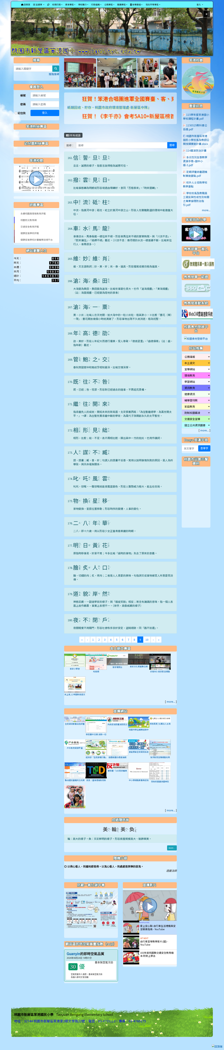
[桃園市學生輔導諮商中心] (138, 727)
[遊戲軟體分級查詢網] (117, 753)
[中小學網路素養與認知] (138, 776)
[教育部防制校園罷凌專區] (74, 803)
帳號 (23, 101)
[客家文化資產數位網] (138, 664)
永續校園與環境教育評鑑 (33, 219)
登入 (44, 118)
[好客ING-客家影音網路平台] (160, 667)
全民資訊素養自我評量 (75, 729)
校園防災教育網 (28, 225)
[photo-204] (145, 78)
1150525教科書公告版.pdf (195, 133)
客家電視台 (117, 672)
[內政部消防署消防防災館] (117, 725)
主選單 (39, 4)
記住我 (21, 119)
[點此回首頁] (112, 34)
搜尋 (172, 150)
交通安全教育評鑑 (29, 232)
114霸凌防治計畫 (196, 156)
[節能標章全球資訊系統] (138, 750)
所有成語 (75, 141)
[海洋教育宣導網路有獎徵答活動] (160, 753)
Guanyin (73, 959)
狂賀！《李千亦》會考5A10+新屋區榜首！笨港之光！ (109, 121)
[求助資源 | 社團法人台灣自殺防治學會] (160, 725)
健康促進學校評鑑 (29, 238)
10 (146, 645)
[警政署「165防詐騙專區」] (117, 771)
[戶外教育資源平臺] (74, 748)
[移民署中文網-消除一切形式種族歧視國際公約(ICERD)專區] (96, 730)
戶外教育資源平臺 (75, 753)
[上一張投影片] (19, 35)
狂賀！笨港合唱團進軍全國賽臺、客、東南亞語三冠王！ (112, 104)
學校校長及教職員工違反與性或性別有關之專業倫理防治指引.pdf (196, 205)
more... (171, 707)
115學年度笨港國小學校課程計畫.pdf (196, 122)
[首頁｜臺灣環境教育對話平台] (96, 776)
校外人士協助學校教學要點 (195, 190)
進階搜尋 (54, 80)
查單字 (204, 454)
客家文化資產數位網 (139, 672)
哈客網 (96, 677)
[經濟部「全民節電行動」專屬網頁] (96, 753)
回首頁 (26, 4)
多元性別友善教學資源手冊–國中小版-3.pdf (195, 167)
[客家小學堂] (74, 666)
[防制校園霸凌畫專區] (160, 776)
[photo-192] (92, 78)
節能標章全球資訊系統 (139, 757)
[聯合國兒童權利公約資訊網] (74, 776)
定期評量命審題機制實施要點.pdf (195, 180)
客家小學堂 (75, 674)
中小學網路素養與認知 (139, 785)
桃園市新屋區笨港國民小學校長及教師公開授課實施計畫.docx (196, 146)
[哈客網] (96, 667)
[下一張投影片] (205, 35)
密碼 (23, 110)
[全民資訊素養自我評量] (74, 725)
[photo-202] (123, 78)
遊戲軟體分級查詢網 (117, 763)
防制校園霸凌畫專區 (160, 787)
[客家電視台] (117, 665)
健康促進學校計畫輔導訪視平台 (36, 245)
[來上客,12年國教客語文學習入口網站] (74, 690)
